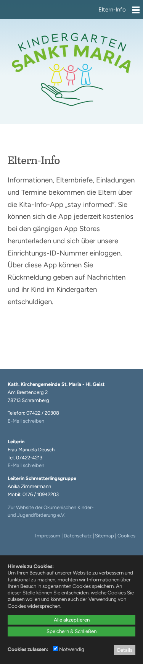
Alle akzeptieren (72, 620)
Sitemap (104, 536)
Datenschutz (78, 536)
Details (124, 650)
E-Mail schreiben (26, 421)
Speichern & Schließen (71, 631)
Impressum (47, 536)
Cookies (126, 536)
